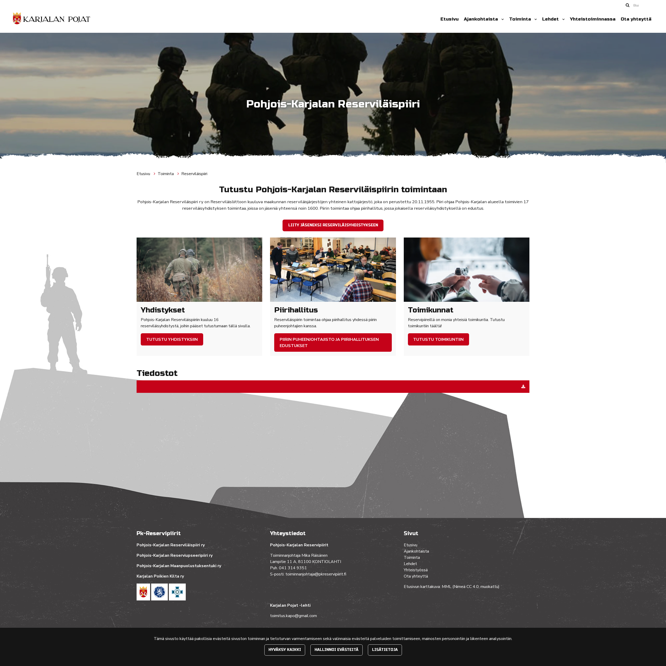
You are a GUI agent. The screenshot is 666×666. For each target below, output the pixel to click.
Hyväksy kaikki (284, 650)
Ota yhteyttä (636, 19)
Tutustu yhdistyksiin (172, 339)
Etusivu (449, 19)
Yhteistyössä (416, 570)
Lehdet (551, 19)
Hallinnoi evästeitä (336, 650)
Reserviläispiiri (194, 174)
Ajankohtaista (481, 19)
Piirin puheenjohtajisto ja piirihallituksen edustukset (329, 343)
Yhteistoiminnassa (593, 19)
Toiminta (520, 19)
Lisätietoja (385, 650)
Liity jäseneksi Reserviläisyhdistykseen (333, 225)
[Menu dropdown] (501, 19)
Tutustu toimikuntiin (438, 339)
